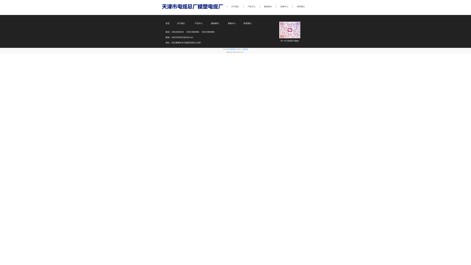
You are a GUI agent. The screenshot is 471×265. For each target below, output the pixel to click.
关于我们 (235, 6)
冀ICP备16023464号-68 (235, 52)
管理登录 (245, 49)
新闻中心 (284, 6)
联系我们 (301, 6)
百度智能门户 (233, 49)
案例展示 (268, 6)
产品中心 (251, 6)
